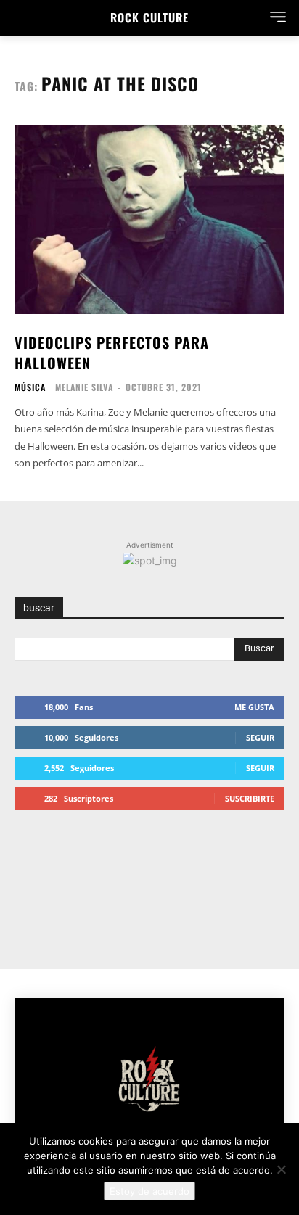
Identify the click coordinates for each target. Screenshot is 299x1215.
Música (30, 387)
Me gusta (254, 706)
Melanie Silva (84, 387)
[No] (281, 1169)
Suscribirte (249, 798)
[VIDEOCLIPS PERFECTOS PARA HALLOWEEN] (149, 219)
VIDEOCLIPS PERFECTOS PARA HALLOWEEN (112, 352)
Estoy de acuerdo (149, 1191)
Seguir (260, 737)
